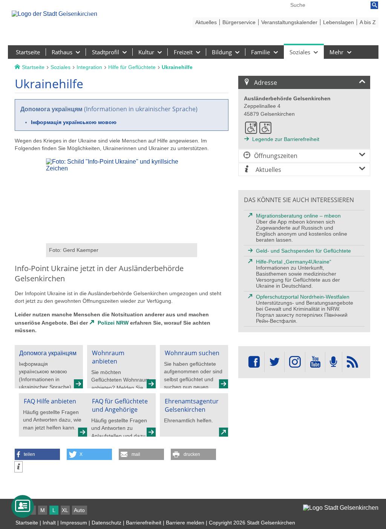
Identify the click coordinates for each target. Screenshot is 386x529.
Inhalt (49, 523)
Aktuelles (267, 170)
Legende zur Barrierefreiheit (285, 139)
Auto (79, 510)
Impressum (73, 523)
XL (65, 510)
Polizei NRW (113, 323)
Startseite (26, 523)
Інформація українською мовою (73, 122)
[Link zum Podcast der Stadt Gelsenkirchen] (333, 362)
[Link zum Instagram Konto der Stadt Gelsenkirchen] (295, 362)
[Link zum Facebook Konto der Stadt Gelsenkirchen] (254, 362)
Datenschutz (106, 523)
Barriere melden (185, 523)
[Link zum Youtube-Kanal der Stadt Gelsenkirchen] (315, 362)
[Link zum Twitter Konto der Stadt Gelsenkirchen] (274, 362)
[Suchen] (374, 5)
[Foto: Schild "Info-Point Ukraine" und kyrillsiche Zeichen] (121, 239)
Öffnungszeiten (275, 156)
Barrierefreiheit (143, 523)
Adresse (265, 82)
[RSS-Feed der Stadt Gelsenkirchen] (352, 362)
